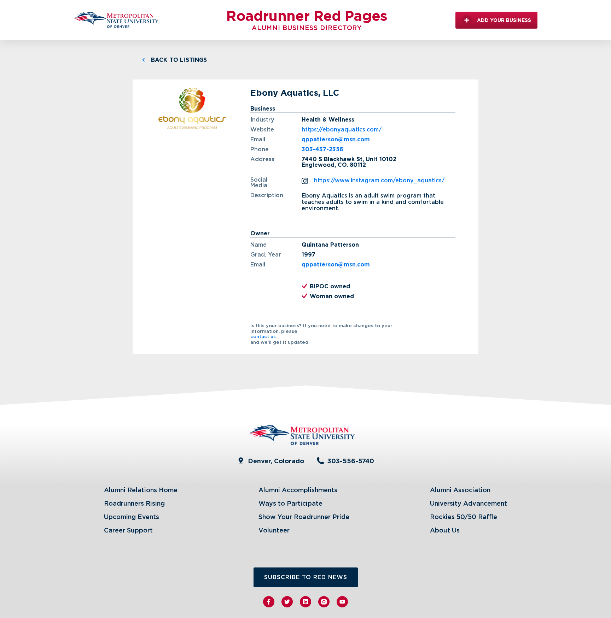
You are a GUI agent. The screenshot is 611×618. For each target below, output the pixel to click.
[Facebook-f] (268, 601)
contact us (263, 336)
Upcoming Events (131, 516)
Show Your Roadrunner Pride (303, 516)
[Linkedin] (305, 601)
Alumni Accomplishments (297, 490)
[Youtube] (342, 601)
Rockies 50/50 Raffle (463, 516)
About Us (445, 530)
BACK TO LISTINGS (179, 60)
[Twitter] (287, 601)
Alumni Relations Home (141, 490)
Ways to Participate (290, 503)
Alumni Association (460, 490)
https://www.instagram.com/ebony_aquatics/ (379, 180)
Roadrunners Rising (134, 503)
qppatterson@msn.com (336, 139)
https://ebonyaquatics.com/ (342, 130)
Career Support (128, 530)
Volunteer (274, 530)
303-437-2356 (322, 149)
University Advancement (468, 503)
